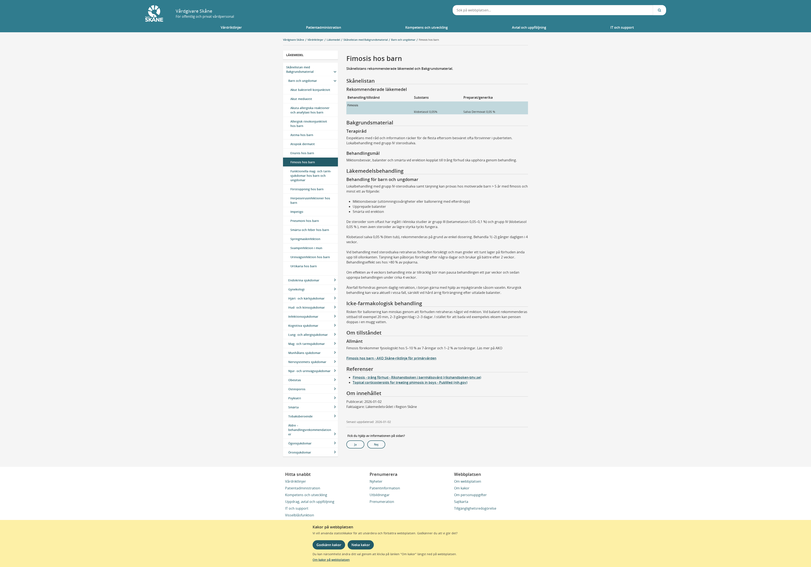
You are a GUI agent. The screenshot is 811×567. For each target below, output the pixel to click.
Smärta (293, 407)
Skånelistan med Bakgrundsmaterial (300, 69)
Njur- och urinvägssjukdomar (309, 371)
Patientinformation (385, 488)
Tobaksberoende (300, 416)
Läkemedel (294, 55)
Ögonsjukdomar (300, 443)
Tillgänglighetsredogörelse (475, 508)
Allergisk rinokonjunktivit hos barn (308, 123)
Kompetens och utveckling (306, 495)
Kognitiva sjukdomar (303, 326)
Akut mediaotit (301, 99)
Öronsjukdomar (299, 452)
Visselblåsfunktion (299, 515)
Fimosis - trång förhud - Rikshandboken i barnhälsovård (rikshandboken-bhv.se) (417, 377)
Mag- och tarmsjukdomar (306, 344)
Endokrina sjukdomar (303, 280)
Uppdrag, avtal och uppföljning (309, 501)
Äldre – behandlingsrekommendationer (309, 429)
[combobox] (553, 10)
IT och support (296, 508)
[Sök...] (659, 10)
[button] (231, 27)
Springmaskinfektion (305, 239)
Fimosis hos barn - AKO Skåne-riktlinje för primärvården (391, 358)
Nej (376, 444)
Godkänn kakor (328, 545)
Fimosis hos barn (429, 40)
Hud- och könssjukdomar (306, 307)
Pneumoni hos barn (304, 221)
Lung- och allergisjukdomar (308, 335)
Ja (355, 444)
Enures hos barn (302, 153)
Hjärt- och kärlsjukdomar (306, 298)
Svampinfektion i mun (306, 248)
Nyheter (376, 481)
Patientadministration (302, 488)
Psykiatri (294, 398)
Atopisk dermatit (302, 144)
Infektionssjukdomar (303, 317)
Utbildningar (380, 495)
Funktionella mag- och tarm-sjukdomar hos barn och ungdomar (310, 175)
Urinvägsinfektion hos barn (310, 257)
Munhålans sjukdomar (304, 353)
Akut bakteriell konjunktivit (310, 90)
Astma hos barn (301, 135)
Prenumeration (382, 501)
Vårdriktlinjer (295, 481)
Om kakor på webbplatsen (331, 560)
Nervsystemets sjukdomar (307, 362)
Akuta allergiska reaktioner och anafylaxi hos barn (309, 110)
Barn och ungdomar (302, 81)
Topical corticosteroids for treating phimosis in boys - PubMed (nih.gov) (410, 382)
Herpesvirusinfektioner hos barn (310, 200)
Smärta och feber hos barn (309, 230)
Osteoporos (296, 389)
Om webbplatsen (467, 481)
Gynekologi (296, 289)
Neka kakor (360, 545)
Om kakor (461, 488)
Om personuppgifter (470, 495)
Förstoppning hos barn (307, 189)
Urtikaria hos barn (303, 266)
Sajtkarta (461, 501)
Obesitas (294, 380)
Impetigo (296, 212)
